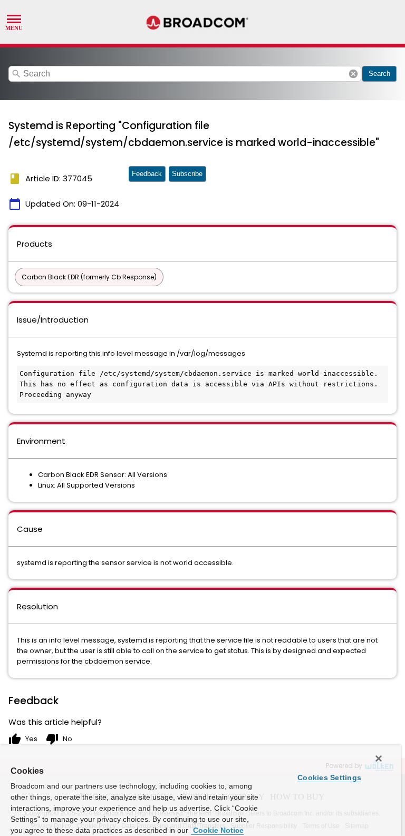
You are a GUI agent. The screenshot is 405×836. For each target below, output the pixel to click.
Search (379, 73)
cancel (353, 74)
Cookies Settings (329, 777)
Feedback (147, 174)
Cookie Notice (217, 830)
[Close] (378, 758)
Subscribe (187, 174)
